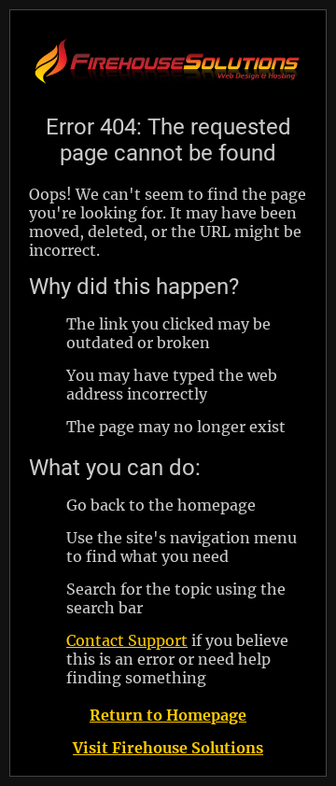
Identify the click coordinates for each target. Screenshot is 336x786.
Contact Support (127, 640)
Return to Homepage (168, 715)
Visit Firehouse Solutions (168, 747)
